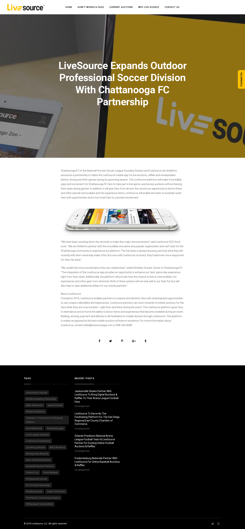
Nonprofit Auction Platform (40, 466)
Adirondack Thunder (36, 392)
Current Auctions (121, 7)
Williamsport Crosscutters (39, 504)
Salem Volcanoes (56, 491)
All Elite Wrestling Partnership (41, 399)
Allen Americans (34, 405)
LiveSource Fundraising (38, 441)
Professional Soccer (36, 479)
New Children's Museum (38, 460)
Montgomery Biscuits (37, 453)
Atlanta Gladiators (35, 411)
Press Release (50, 472)
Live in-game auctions (37, 434)
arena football (55, 405)
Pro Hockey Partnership (38, 485)
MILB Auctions (57, 447)
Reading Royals (34, 491)
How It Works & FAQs (91, 7)
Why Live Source (148, 7)
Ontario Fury (32, 472)
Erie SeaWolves (34, 428)
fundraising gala (55, 428)
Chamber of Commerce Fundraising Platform (44, 420)
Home (68, 7)
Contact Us (172, 7)
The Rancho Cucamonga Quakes (43, 497)
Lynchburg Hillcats (35, 447)
